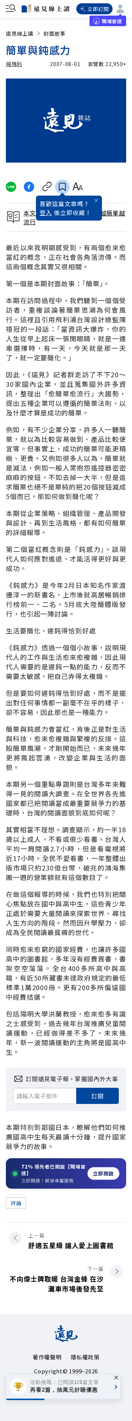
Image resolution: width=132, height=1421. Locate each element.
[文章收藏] (62, 186)
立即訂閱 (98, 8)
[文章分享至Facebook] (29, 187)
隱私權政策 (85, 1357)
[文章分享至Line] (11, 187)
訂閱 (97, 1095)
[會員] (120, 9)
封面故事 (55, 33)
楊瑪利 (14, 64)
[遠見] (66, 1339)
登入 (46, 212)
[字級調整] (77, 187)
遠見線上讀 (19, 33)
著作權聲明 (47, 1357)
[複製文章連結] (47, 187)
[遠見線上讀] (45, 8)
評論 (16, 1203)
